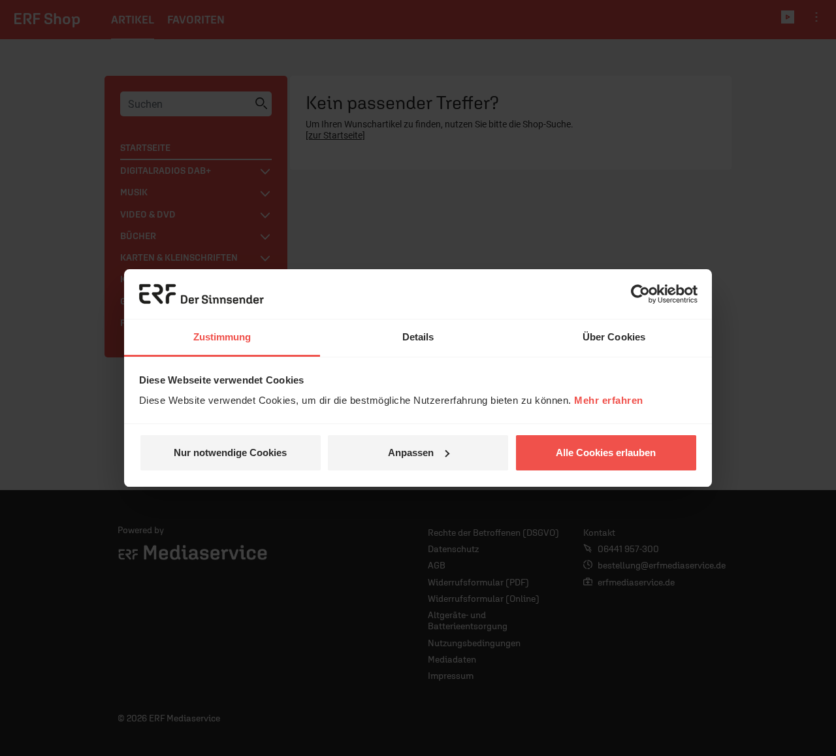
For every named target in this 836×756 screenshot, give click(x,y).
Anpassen (411, 452)
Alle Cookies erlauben (606, 452)
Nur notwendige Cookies (230, 452)
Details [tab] (418, 336)
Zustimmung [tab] (222, 336)
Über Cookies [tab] (614, 336)
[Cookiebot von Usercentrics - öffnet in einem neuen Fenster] (640, 294)
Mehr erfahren (608, 400)
